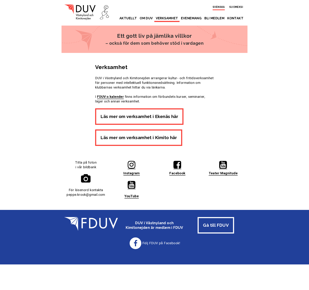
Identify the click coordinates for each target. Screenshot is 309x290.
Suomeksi (236, 7)
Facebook (177, 173)
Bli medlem (214, 18)
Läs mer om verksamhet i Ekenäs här (139, 116)
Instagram (131, 173)
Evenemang (191, 18)
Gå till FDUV (216, 225)
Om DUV (146, 18)
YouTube (131, 196)
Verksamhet (167, 18)
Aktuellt (128, 18)
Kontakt (235, 18)
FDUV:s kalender (110, 97)
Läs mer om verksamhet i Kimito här (138, 137)
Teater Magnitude (223, 173)
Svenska (219, 7)
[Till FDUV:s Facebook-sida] (135, 243)
